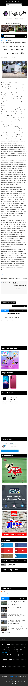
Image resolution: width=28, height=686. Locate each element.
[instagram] (21, 1)
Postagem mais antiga (19, 306)
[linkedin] (14, 654)
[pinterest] (12, 1)
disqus (14, 310)
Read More (5, 652)
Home (3, 40)
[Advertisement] (14, 421)
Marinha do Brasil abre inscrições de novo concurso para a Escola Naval (17, 615)
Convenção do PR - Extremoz (17, 607)
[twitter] (7, 654)
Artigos (5, 598)
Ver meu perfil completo (7, 594)
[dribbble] (18, 681)
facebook (23, 310)
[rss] (18, 1)
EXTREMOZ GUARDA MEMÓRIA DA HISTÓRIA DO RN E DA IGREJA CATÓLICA (17, 622)
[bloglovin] (15, 1)
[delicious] (15, 683)
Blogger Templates (14, 679)
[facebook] (6, 1)
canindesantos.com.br (8, 592)
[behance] (24, 681)
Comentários (23, 599)
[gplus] (9, 1)
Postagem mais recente (8, 302)
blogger (4, 310)
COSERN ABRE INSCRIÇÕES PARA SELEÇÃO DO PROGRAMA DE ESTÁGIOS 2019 (17, 603)
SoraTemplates (13, 676)
